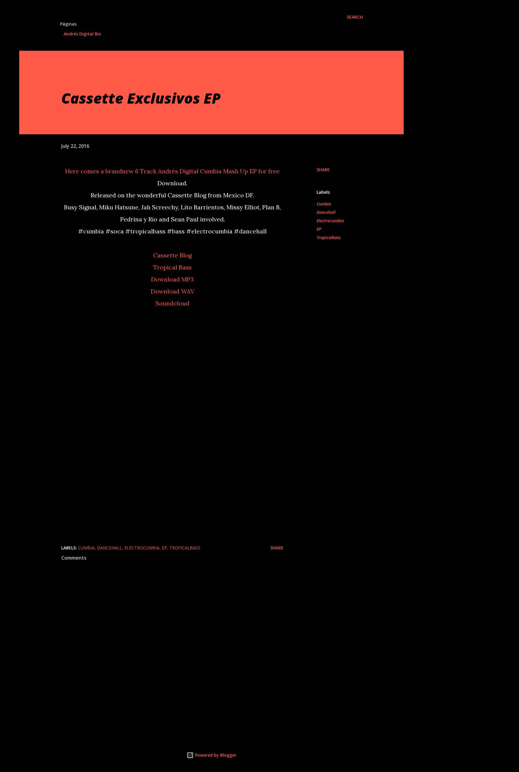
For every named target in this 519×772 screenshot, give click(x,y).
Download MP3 (172, 279)
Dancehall (326, 212)
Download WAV (172, 291)
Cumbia (324, 204)
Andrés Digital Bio (82, 34)
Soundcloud (173, 303)
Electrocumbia (330, 220)
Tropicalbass (329, 237)
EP (319, 229)
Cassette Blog (172, 255)
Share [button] (323, 169)
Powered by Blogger (215, 755)
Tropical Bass (172, 267)
